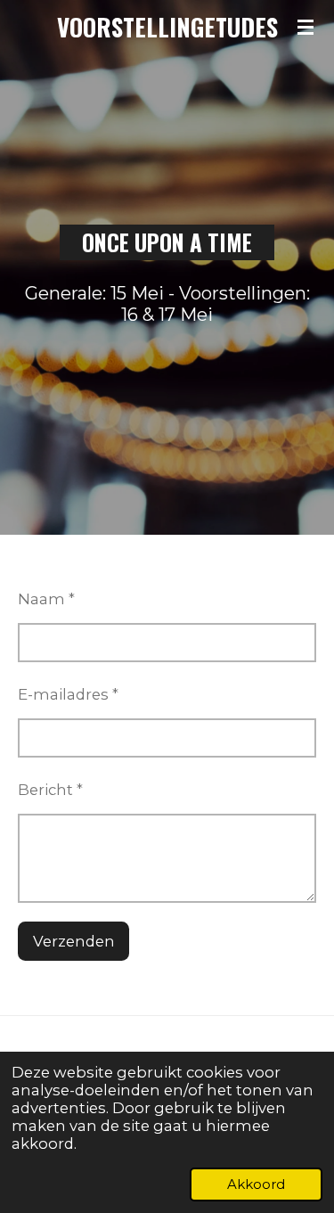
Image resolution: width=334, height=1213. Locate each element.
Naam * (46, 599)
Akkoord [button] (256, 1184)
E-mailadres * (68, 694)
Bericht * (50, 790)
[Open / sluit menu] (305, 27)
